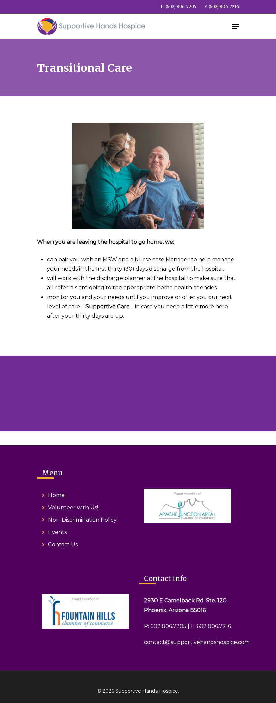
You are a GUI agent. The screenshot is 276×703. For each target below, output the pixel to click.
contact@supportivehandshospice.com (197, 642)
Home (56, 495)
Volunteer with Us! (73, 507)
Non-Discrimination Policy (82, 520)
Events (57, 532)
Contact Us (63, 544)
